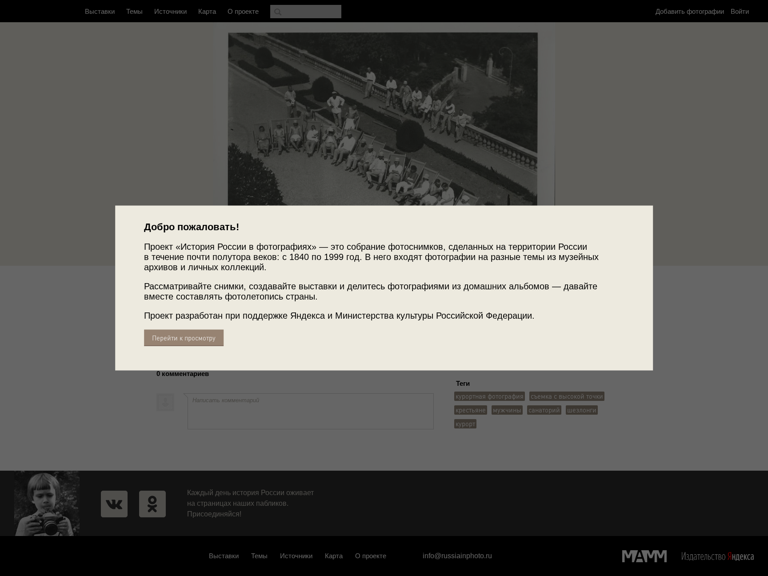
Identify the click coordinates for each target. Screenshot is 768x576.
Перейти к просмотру (184, 338)
